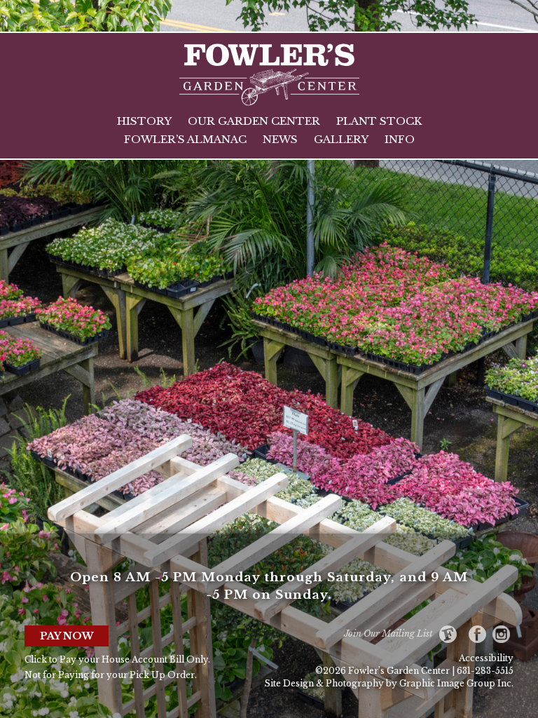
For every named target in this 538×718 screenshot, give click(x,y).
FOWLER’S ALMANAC (185, 139)
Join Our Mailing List (391, 633)
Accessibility (486, 658)
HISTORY (144, 121)
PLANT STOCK (379, 121)
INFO (400, 139)
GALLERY (341, 139)
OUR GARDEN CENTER (254, 121)
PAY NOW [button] (67, 636)
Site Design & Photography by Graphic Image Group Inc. (388, 683)
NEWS (280, 139)
